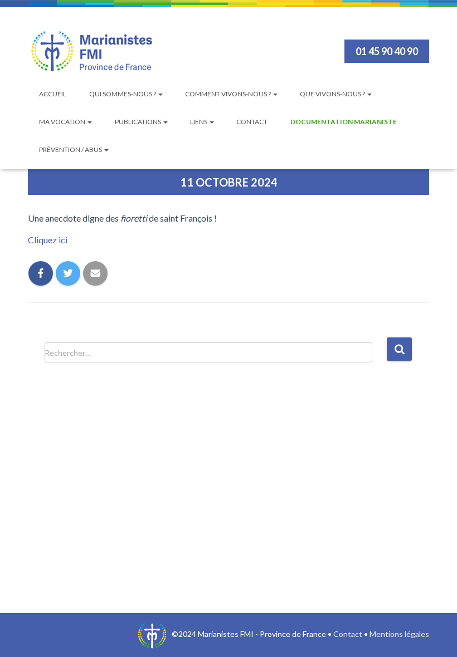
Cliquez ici (47, 239)
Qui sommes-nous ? (123, 94)
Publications (138, 121)
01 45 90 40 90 (387, 51)
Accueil (52, 94)
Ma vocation (62, 121)
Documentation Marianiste (343, 121)
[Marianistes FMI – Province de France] (92, 51)
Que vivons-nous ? (333, 94)
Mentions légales (399, 634)
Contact (252, 121)
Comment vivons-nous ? (228, 94)
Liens (199, 121)
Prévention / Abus (71, 149)
